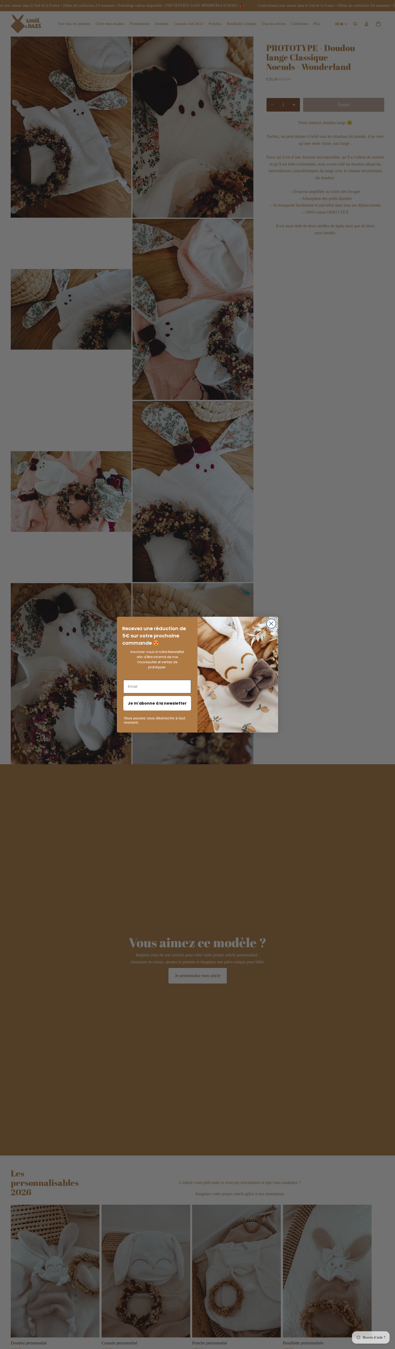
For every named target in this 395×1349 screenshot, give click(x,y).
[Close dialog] (271, 623)
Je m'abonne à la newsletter (157, 703)
